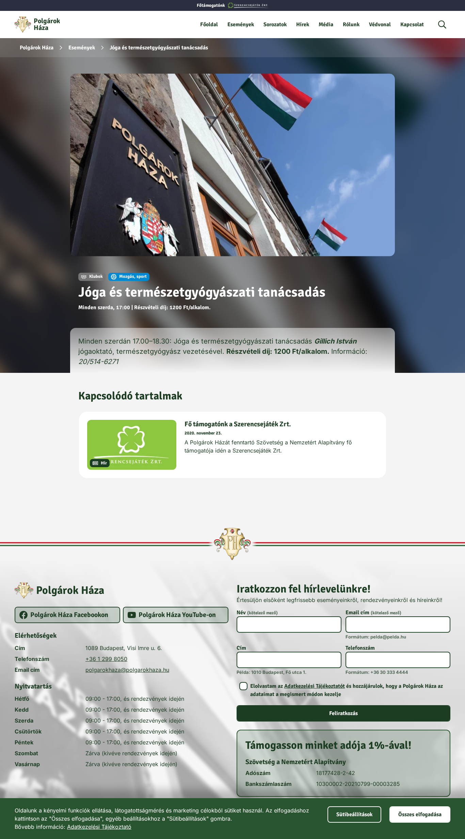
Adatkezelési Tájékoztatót (314, 686)
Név (257, 612)
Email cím (373, 612)
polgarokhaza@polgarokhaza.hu (127, 669)
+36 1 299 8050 (106, 658)
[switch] (343, 690)
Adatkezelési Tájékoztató (99, 826)
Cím (241, 648)
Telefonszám (360, 648)
